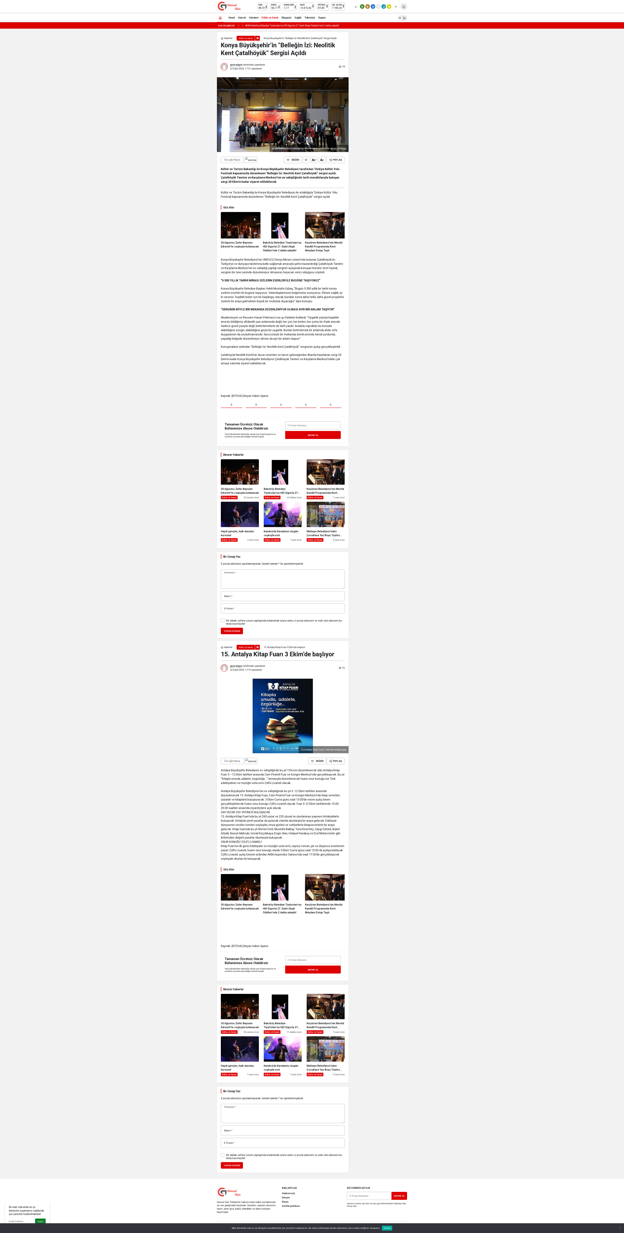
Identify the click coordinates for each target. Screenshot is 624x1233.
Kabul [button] (40, 1221)
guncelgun (236, 64)
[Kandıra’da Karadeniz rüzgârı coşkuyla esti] (283, 522)
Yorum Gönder (232, 631)
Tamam (387, 1228)
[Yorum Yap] (306, 160)
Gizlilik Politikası (16, 1221)
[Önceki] (355, 6)
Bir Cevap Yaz (231, 556)
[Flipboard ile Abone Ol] (250, 160)
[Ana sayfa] (220, 17)
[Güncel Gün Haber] (229, 6)
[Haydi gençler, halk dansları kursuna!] (240, 522)
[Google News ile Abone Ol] (232, 160)
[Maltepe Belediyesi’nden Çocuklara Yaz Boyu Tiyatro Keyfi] (326, 522)
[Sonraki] (395, 6)
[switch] (402, 17)
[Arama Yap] (404, 6)
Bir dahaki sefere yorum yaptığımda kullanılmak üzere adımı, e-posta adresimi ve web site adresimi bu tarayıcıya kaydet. (284, 622)
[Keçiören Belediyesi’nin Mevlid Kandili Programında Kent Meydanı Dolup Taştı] (325, 232)
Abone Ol (313, 435)
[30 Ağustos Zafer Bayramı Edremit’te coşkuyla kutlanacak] (240, 232)
